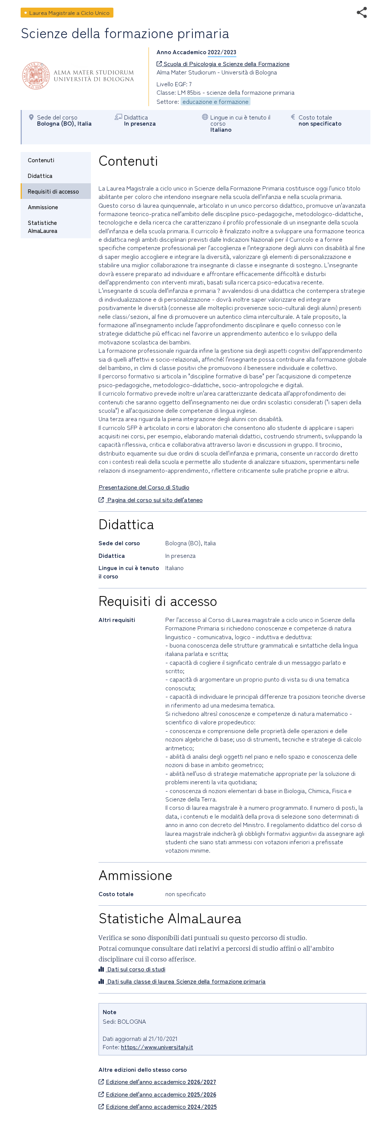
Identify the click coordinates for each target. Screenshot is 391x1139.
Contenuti (41, 160)
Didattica (40, 175)
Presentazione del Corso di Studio (144, 486)
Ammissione (43, 207)
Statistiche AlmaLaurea (42, 226)
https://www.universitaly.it (157, 1046)
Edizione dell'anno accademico (161, 1081)
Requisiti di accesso (53, 191)
